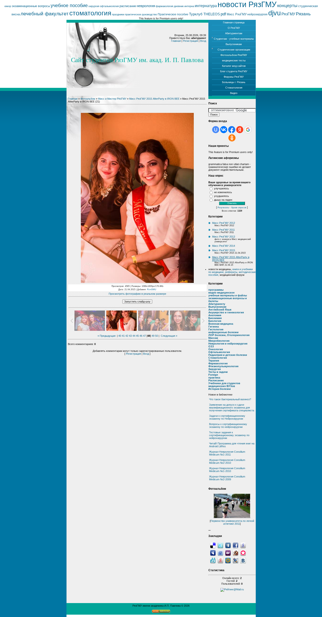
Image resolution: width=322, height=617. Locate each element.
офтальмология (109, 6)
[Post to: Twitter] (220, 545)
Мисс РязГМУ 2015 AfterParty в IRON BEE (154, 98)
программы (215, 289)
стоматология (90, 13)
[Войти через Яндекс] (239, 129)
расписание (128, 6)
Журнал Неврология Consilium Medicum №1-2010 (227, 469)
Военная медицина (220, 323)
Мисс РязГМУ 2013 (223, 236)
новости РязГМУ (247, 4)
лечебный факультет (45, 14)
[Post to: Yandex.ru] (220, 560)
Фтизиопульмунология (223, 366)
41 (123, 335)
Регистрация (190, 40)
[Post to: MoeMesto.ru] (213, 560)
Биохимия (215, 318)
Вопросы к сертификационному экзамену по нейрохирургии (228, 425)
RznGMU (151, 289)
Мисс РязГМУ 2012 (223, 222)
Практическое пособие (173, 14)
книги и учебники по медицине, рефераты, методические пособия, (232, 272)
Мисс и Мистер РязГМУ (112, 98)
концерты (287, 5)
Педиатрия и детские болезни (227, 354)
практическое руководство (141, 14)
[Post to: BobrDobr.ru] (235, 552)
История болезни (219, 388)
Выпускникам (217, 306)
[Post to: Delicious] (213, 545)
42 (126, 335)
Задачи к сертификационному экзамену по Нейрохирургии (227, 417)
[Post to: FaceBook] (235, 545)
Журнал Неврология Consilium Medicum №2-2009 (227, 478)
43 (130, 335)
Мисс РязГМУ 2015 (223, 250)
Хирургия (214, 369)
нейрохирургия (257, 14)
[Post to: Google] (243, 545)
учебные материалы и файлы (227, 295)
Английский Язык (219, 309)
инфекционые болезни (223, 332)
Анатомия (214, 315)
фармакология (164, 6)
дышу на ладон (223, 199)
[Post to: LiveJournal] (235, 560)
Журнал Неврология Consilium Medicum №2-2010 (227, 461)
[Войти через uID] (215, 129)
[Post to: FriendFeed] (220, 552)
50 (156, 335)
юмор (7, 6)
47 (144, 335)
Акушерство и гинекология (226, 312)
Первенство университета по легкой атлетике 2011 (232, 522)
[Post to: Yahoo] (228, 552)
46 (141, 335)
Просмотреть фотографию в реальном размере (137, 293)
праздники (118, 14)
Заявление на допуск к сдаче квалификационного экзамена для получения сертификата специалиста (231, 407)
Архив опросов (238, 207)
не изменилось (223, 192)
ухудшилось (221, 196)
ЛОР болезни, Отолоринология (228, 335)
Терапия (213, 360)
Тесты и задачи (218, 371)
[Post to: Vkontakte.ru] (243, 560)
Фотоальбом (87, 98)
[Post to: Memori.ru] (243, 552)
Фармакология (217, 363)
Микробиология (218, 340)
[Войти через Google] (248, 129)
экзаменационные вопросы (31, 6)
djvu (274, 13)
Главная (176, 40)
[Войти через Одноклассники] (231, 137)
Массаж (213, 337)
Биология (214, 320)
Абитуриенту (216, 303)
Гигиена (213, 326)
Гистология (215, 329)
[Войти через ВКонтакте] (223, 129)
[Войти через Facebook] (231, 129)
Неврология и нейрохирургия (227, 343)
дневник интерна (184, 6)
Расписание (216, 380)
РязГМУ (288, 14)
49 (153, 335)
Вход (203, 40)
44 (133, 335)
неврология (146, 6)
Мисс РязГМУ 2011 (223, 229)
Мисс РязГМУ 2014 (223, 245)
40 (119, 335)
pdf (223, 14)
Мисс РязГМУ (237, 14)
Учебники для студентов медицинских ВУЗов (224, 384)
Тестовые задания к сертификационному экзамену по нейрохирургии (229, 435)
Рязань (303, 13)
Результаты (223, 207)
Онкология (215, 349)
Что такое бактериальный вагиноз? (230, 399)
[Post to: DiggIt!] (228, 545)
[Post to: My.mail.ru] (228, 560)
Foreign (213, 374)
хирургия (93, 6)
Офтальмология (219, 352)
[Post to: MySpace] (213, 552)
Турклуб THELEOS (204, 14)
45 (137, 335)
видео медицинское (221, 292)
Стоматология (217, 357)
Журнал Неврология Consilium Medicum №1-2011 (227, 453)
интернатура (206, 6)
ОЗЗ (211, 346)
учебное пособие (69, 5)
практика (214, 377)
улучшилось (221, 188)
